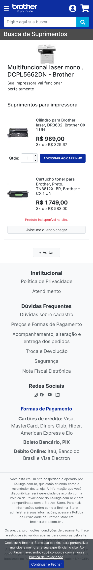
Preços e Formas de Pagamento (46, 324)
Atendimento (46, 291)
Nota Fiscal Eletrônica (46, 371)
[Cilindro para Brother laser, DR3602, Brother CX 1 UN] (18, 132)
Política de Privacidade (46, 281)
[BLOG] (58, 394)
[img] (82, 22)
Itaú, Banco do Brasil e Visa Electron (46, 454)
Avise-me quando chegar (46, 230)
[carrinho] (84, 8)
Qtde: (14, 158)
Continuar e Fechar (46, 564)
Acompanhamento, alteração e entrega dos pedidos (46, 337)
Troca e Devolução (46, 351)
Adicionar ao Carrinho (62, 158)
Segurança (46, 361)
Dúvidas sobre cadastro (46, 314)
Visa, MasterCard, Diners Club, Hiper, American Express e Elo (46, 426)
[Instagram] (36, 394)
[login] (72, 7)
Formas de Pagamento (46, 409)
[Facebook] (43, 394)
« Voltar (46, 252)
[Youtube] (50, 394)
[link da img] (38, 8)
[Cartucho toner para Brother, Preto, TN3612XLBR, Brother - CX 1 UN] (18, 193)
